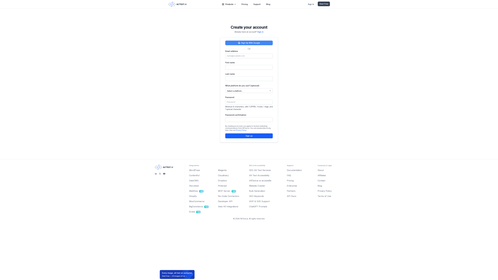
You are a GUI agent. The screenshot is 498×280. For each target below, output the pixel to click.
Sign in (260, 32)
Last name (230, 74)
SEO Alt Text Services (260, 170)
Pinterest (222, 185)
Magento (222, 170)
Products (229, 4)
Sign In (311, 4)
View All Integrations (228, 206)
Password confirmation (235, 115)
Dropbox (222, 180)
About (321, 170)
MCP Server (226, 191)
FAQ (289, 175)
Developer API (225, 201)
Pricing (244, 4)
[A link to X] (160, 173)
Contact (321, 180)
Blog (268, 4)
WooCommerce (196, 201)
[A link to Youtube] (164, 173)
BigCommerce (198, 206)
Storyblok (194, 185)
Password (229, 97)
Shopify (193, 196)
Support (257, 4)
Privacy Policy (241, 130)
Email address (231, 51)
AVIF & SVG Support (259, 201)
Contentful (194, 175)
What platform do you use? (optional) (242, 86)
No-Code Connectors (228, 196)
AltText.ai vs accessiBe (260, 180)
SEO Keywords (256, 196)
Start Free (323, 4)
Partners (291, 191)
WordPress (194, 170)
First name (230, 62)
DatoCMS (194, 180)
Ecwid (194, 211)
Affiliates (322, 175)
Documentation (294, 170)
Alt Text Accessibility (259, 175)
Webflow (196, 191)
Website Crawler (257, 185)
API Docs (291, 196)
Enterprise (292, 185)
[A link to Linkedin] (156, 173)
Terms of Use (324, 196)
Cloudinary (223, 175)
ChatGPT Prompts (258, 206)
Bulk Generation (257, 191)
